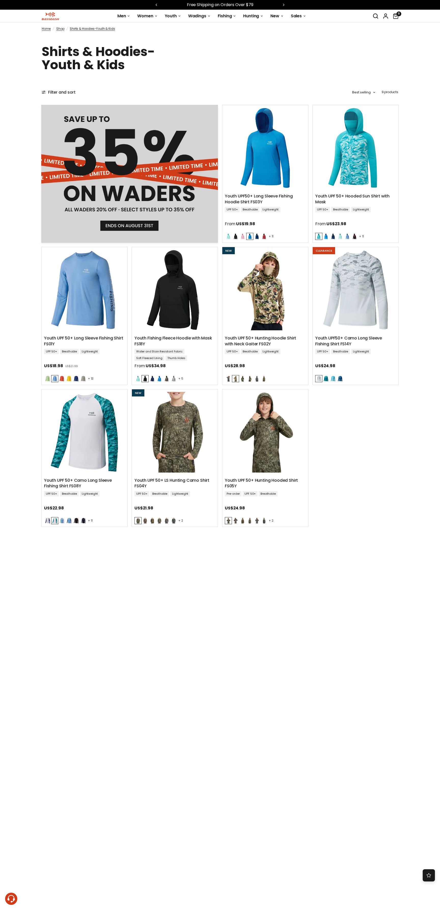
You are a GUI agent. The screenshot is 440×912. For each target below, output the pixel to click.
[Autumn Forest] (145, 520)
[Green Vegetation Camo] (173, 520)
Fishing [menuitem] (225, 16)
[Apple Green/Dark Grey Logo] (47, 378)
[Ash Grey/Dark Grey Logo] (83, 378)
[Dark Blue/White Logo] (76, 378)
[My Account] (386, 16)
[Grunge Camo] (228, 378)
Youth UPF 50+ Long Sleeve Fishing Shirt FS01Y (83, 341)
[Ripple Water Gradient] (333, 378)
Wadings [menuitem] (197, 16)
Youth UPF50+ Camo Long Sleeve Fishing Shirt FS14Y (348, 341)
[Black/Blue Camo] (83, 520)
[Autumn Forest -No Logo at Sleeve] (166, 378)
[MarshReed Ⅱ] (249, 520)
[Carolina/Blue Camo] (69, 520)
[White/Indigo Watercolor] (47, 520)
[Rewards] (429, 875)
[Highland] (235, 378)
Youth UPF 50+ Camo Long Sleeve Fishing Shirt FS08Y (78, 483)
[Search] (375, 16)
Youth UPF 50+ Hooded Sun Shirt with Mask (352, 199)
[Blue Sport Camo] (340, 378)
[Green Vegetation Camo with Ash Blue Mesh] (256, 378)
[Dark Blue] (256, 236)
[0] (394, 16)
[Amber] (69, 378)
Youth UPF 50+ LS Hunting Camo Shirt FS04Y (171, 483)
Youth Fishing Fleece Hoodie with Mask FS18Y (173, 341)
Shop (60, 28)
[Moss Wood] (242, 378)
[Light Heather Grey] (173, 378)
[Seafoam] (228, 236)
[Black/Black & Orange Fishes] (76, 520)
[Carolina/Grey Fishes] (61, 520)
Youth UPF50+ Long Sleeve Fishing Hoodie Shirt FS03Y (259, 199)
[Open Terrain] (249, 378)
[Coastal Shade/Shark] (318, 236)
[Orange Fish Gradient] (354, 236)
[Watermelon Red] (264, 236)
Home (46, 28)
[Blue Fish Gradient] (325, 236)
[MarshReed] (264, 378)
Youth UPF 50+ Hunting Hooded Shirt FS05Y (261, 483)
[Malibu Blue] (249, 236)
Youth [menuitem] (171, 16)
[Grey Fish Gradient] (318, 378)
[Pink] (242, 236)
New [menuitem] (274, 16)
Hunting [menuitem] (251, 16)
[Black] (235, 236)
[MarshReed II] (159, 520)
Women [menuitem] (145, 16)
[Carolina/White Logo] (54, 378)
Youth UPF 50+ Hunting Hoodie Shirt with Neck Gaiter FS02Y (260, 341)
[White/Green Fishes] (54, 520)
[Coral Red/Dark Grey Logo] (61, 378)
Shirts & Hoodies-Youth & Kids (92, 28)
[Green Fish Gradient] (325, 378)
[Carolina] (347, 236)
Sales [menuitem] (296, 16)
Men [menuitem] (121, 16)
